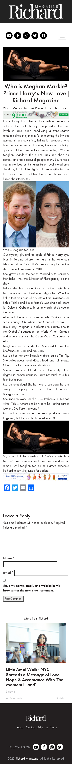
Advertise (42, 727)
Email (8, 573)
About (20, 727)
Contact (30, 727)
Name (8, 558)
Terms (53, 727)
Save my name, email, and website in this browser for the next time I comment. (31, 587)
